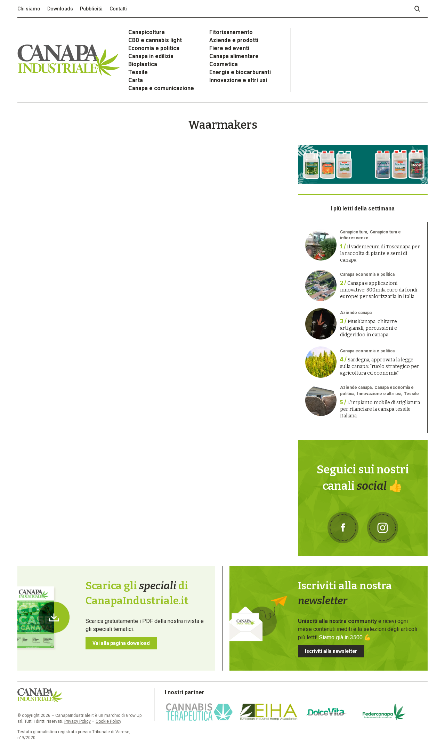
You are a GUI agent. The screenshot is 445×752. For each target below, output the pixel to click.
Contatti (118, 8)
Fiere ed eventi (229, 48)
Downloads (60, 8)
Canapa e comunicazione (161, 88)
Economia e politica (153, 48)
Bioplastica (142, 64)
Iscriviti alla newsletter (331, 651)
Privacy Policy (77, 721)
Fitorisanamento (231, 32)
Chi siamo (28, 8)
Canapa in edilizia (150, 56)
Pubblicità (91, 8)
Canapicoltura (146, 32)
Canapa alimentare (234, 56)
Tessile (138, 72)
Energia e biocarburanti (240, 72)
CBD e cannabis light (155, 40)
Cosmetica (223, 64)
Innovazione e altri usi (238, 80)
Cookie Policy (108, 721)
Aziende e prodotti (233, 40)
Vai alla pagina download (121, 643)
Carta (135, 80)
